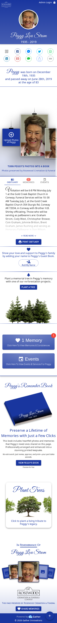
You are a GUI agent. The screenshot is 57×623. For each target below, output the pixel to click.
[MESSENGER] (29, 51)
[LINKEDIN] (7, 59)
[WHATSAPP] (50, 51)
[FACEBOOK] (18, 51)
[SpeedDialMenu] (49, 616)
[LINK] (50, 59)
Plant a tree (28, 287)
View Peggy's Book (28, 463)
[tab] (12, 181)
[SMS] (29, 59)
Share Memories (30, 609)
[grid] (28, 136)
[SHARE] (39, 59)
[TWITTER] (39, 51)
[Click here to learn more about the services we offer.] (28, 594)
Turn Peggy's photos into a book (28, 166)
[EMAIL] (18, 59)
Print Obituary (30, 242)
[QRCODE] (7, 51)
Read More (28, 236)
